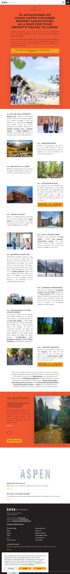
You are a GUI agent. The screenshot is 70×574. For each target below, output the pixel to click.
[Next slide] (11, 433)
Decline (25, 568)
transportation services (45, 241)
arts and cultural (49, 292)
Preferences (11, 568)
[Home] (8, 2)
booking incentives (18, 271)
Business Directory (40, 528)
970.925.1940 (21, 518)
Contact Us (38, 530)
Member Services (11, 540)
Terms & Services (39, 537)
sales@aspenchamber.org (30, 378)
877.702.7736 (24, 519)
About (8, 530)
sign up (38, 384)
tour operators (57, 239)
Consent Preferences (15, 524)
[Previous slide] (8, 433)
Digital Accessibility (40, 533)
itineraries (29, 122)
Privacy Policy (39, 540)
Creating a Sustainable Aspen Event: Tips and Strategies (18, 405)
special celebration (23, 131)
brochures (44, 352)
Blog (8, 537)
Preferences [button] (31, 564)
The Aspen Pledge (15, 321)
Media (8, 535)
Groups (9, 533)
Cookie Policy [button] (38, 562)
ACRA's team (11, 116)
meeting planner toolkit (55, 356)
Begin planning (37, 376)
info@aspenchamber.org (21, 521)
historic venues (45, 294)
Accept (39, 568)
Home (35, 7)
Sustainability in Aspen (41, 535)
